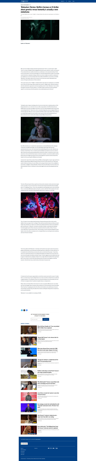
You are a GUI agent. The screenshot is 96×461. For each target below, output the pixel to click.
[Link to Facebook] (48, 448)
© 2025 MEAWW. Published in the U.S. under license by (28, 439)
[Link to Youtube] (53, 448)
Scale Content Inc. (38, 439)
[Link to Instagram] (50, 448)
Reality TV (62, 1)
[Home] (24, 1)
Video (73, 1)
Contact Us (35, 448)
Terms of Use (22, 454)
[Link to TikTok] (55, 448)
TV (66, 1)
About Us (22, 448)
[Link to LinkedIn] (56, 448)
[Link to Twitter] (51, 448)
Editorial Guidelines (23, 449)
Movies (70, 1)
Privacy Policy (23, 451)
